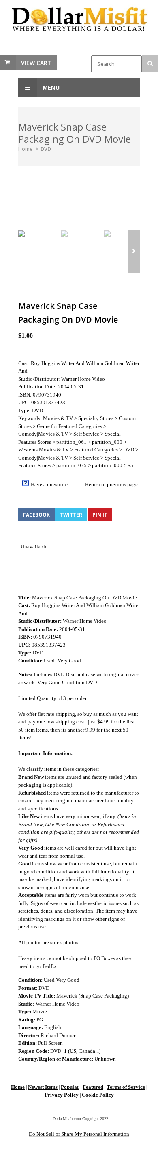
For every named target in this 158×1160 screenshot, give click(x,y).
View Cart (36, 63)
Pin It (99, 514)
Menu (50, 87)
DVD (46, 148)
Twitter (71, 514)
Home (25, 148)
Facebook (36, 514)
